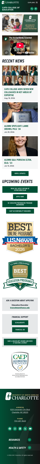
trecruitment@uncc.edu (20, 308)
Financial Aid (20, 330)
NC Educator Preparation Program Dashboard (20, 204)
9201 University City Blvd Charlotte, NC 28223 (20, 411)
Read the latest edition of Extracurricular (20, 189)
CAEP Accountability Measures (20, 211)
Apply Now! (20, 197)
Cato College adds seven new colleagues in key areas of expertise (18, 92)
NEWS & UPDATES (20, 173)
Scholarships (20, 323)
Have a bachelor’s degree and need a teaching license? (20, 342)
